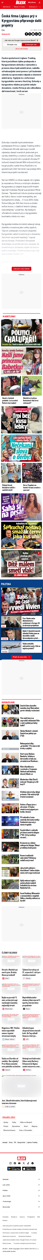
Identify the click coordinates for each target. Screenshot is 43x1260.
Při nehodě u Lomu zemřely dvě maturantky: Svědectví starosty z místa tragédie (30, 821)
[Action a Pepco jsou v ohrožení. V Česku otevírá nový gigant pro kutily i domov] (10, 808)
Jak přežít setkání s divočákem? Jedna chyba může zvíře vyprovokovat (30, 870)
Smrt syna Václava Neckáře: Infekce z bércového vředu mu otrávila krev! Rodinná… (29, 757)
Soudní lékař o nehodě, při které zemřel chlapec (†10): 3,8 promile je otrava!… (29, 834)
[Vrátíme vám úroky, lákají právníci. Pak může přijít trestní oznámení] (10, 796)
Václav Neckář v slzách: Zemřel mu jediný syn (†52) (29, 733)
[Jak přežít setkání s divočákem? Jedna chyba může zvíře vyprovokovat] (10, 872)
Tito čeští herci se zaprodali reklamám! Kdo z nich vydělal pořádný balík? (30, 722)
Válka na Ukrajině (26, 1122)
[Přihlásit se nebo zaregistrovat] (39, 2)
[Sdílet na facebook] (26, 34)
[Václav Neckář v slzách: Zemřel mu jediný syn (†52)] (10, 735)
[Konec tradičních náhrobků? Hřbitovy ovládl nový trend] (10, 859)
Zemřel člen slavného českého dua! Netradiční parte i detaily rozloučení (29, 708)
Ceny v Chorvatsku (25, 1130)
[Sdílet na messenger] (33, 34)
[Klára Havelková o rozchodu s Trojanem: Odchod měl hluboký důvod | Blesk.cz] (10, 770)
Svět (3, 626)
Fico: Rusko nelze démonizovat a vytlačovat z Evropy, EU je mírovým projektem (31, 622)
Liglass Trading (32, 1142)
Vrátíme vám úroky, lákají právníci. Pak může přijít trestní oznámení (30, 794)
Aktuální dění (8, 1117)
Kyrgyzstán (21, 1142)
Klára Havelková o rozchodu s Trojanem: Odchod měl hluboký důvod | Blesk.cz (28, 770)
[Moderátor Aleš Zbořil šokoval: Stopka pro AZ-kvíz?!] (10, 783)
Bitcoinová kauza (9, 1130)
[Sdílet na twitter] (29, 34)
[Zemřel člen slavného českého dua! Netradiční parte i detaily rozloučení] (10, 709)
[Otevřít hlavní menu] (2, 2)
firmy (10, 1142)
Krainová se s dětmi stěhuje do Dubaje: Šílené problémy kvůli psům (29, 845)
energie (4, 1142)
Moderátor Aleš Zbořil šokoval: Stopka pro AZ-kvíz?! (29, 782)
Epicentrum (16, 1126)
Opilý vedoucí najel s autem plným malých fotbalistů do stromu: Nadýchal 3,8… (28, 884)
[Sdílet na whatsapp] (36, 34)
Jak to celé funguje (21, 48)
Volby (14, 1122)
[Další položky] (40, 7)
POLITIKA (6, 584)
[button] (14, 1169)
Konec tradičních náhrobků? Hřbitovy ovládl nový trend (28, 858)
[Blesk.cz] (21, 2)
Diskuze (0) (6, 34)
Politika (4, 639)
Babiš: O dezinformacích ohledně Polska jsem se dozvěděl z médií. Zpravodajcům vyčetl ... (31, 634)
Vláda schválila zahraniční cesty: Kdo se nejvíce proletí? (31, 646)
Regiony (34, 1126)
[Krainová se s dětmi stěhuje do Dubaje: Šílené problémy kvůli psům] (10, 847)
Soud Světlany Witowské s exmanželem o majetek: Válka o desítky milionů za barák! (30, 897)
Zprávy (6, 1122)
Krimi (26, 1126)
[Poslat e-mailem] (39, 34)
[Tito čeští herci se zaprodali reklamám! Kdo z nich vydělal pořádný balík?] (10, 722)
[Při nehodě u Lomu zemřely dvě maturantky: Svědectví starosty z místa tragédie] (10, 821)
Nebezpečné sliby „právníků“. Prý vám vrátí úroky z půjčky (30, 746)
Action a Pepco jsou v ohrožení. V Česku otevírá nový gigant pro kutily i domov (29, 808)
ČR (15, 1142)
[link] (10, 1163)
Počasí (6, 1126)
